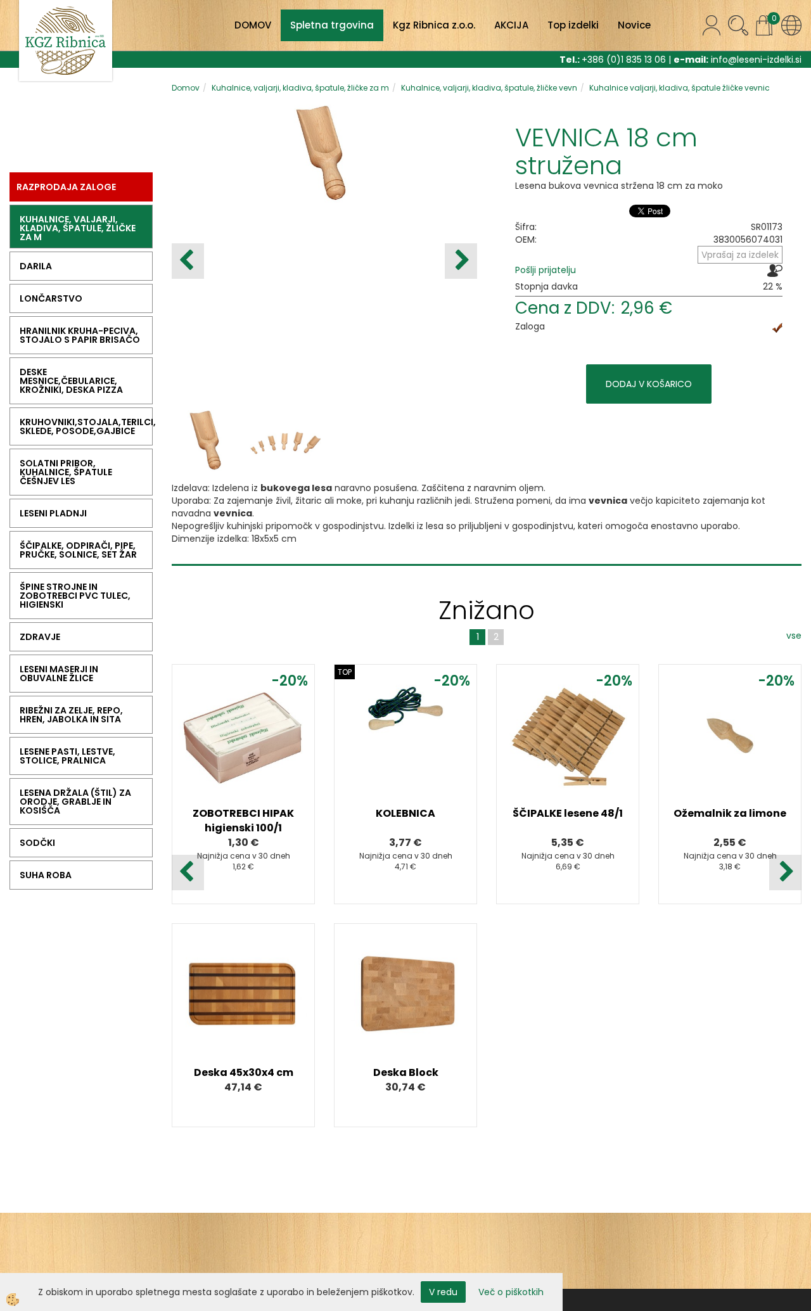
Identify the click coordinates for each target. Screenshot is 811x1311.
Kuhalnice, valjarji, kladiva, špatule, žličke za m (300, 87)
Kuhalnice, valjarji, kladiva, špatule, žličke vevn (489, 87)
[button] (461, 261)
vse (793, 635)
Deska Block (405, 1072)
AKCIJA (511, 25)
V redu (443, 1292)
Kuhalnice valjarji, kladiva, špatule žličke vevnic (679, 87)
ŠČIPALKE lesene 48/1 (568, 813)
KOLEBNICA (405, 813)
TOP (345, 672)
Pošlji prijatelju (545, 270)
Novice (634, 25)
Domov (186, 87)
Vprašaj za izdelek (740, 254)
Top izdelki (573, 25)
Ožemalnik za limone (730, 813)
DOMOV (252, 25)
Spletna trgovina (332, 25)
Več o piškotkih (511, 1292)
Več (243, 748)
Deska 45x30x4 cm (243, 1072)
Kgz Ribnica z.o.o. (434, 25)
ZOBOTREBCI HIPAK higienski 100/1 (243, 820)
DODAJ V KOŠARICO (649, 384)
